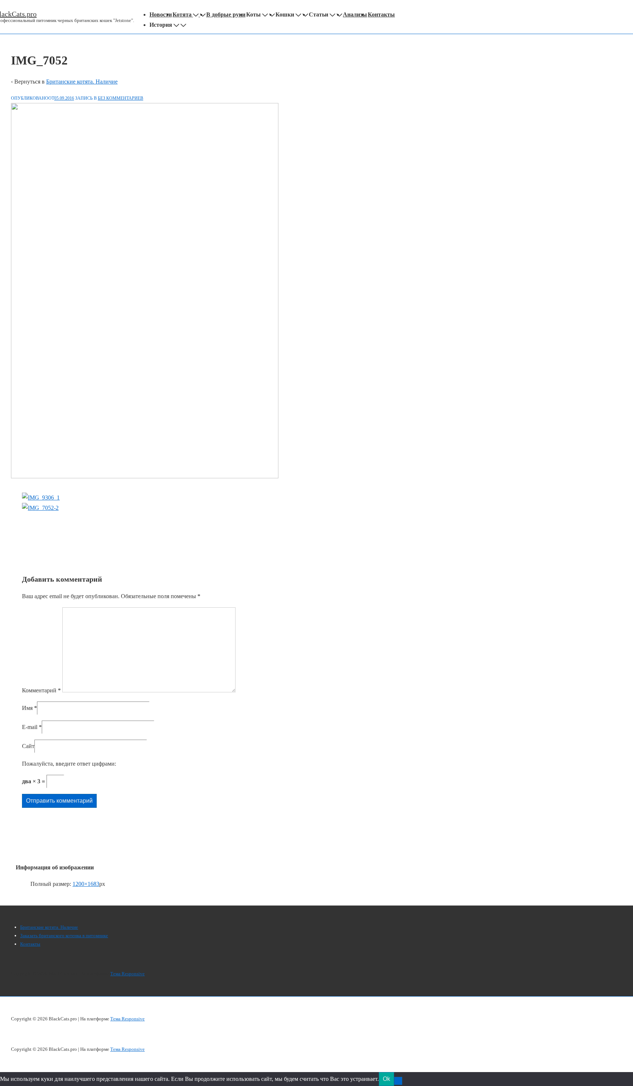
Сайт (28, 746)
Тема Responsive (127, 973)
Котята (182, 14)
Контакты (381, 14)
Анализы (355, 14)
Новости (160, 14)
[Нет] (398, 1081)
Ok (386, 1079)
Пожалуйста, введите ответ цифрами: (69, 764)
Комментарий (41, 690)
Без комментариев (120, 98)
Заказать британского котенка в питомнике (64, 935)
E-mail (29, 727)
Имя (27, 708)
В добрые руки (225, 14)
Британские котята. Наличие (82, 81)
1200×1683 (86, 884)
